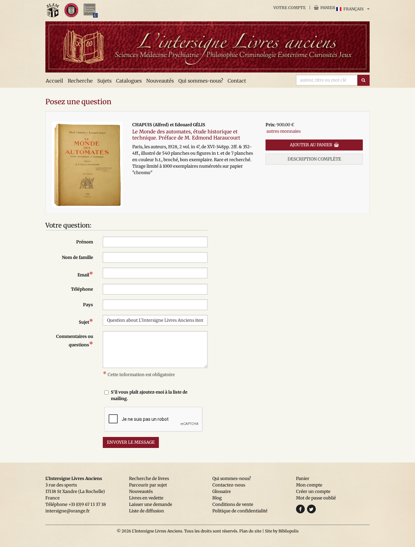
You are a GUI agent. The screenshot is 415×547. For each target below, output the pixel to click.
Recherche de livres (149, 478)
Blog (217, 498)
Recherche (80, 81)
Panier (327, 7)
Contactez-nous (228, 485)
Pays (88, 304)
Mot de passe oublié (316, 498)
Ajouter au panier (311, 145)
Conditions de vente (232, 504)
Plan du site (250, 531)
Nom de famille (77, 257)
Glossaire (221, 491)
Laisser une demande (150, 504)
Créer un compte (313, 491)
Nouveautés (160, 81)
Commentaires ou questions (74, 341)
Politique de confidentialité (239, 511)
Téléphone (82, 289)
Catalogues (129, 81)
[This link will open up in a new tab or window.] (53, 10)
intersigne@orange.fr (67, 511)
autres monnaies (284, 131)
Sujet (86, 321)
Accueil (54, 81)
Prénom (84, 242)
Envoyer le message (131, 442)
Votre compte (289, 7)
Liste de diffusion (146, 511)
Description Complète (314, 159)
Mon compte (309, 485)
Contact (237, 81)
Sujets (104, 81)
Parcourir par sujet (148, 485)
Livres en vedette (146, 498)
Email (85, 274)
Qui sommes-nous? (200, 81)
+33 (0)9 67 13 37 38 (87, 504)
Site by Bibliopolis (282, 531)
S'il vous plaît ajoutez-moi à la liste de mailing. (149, 395)
